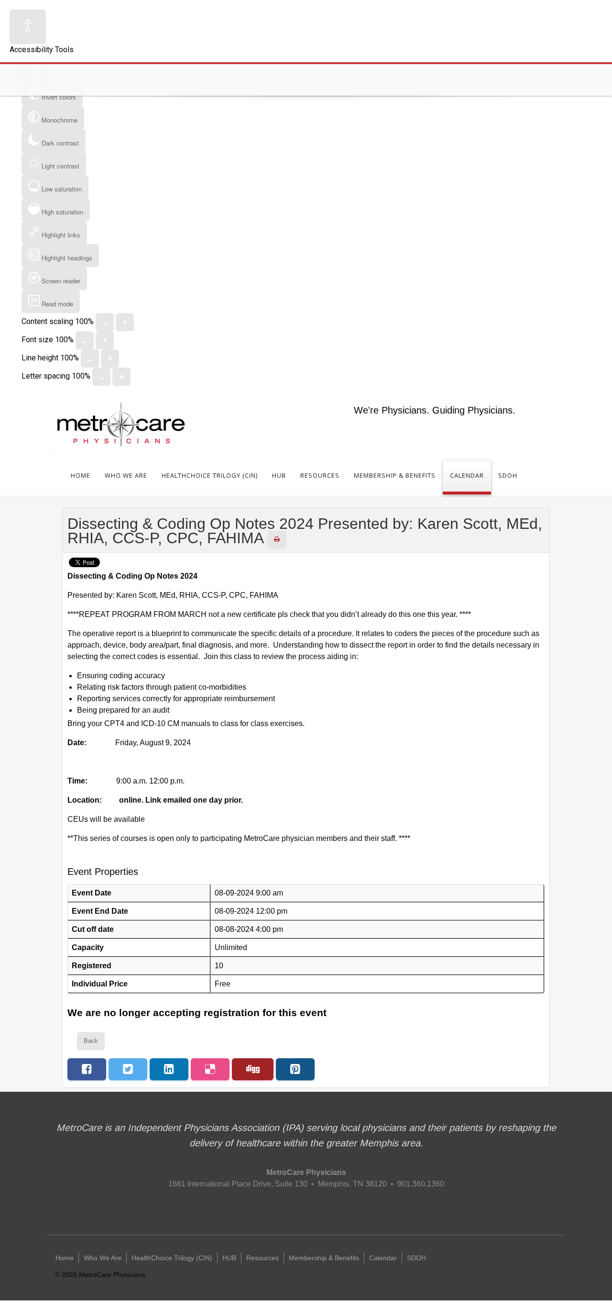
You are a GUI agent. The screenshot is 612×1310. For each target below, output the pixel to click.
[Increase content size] (125, 322)
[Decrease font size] (85, 340)
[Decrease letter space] (101, 377)
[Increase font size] (105, 340)
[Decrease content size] (105, 322)
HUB (279, 475)
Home (80, 475)
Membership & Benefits (395, 475)
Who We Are (126, 475)
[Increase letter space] (121, 377)
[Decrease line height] (90, 358)
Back (91, 1040)
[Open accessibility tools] (28, 27)
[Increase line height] (110, 358)
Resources (319, 475)
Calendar (467, 475)
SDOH (507, 475)
